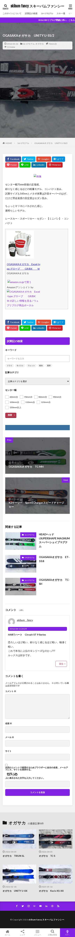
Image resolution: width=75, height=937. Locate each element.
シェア (22, 935)
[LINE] (25, 165)
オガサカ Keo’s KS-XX (51, 890)
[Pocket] (11, 165)
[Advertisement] (37, 100)
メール (9, 737)
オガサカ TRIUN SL (13, 855)
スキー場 (61, 13)
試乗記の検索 (31, 13)
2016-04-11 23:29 (18, 628)
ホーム (7, 935)
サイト (8, 751)
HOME (9, 143)
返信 (61, 663)
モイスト (20, 365)
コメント (10, 691)
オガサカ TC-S (47, 855)
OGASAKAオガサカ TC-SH (54, 581)
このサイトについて (12, 13)
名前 (8, 723)
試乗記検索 (52, 935)
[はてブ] (58, 159)
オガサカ (39, 43)
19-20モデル (30, 557)
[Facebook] (13, 159)
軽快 (41, 365)
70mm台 (52, 43)
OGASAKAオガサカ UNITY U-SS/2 (51, 143)
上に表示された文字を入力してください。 (25, 778)
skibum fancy (25, 620)
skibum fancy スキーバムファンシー (37, 6)
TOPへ (67, 935)
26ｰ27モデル (47, 13)
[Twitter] (28, 159)
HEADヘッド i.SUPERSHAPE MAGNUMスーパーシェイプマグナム (54, 540)
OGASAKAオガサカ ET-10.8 (54, 559)
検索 (10, 415)
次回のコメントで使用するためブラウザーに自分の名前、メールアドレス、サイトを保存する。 (36, 768)
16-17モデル (29, 43)
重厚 (49, 365)
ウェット (31, 365)
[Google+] (43, 159)
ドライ (9, 365)
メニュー (37, 935)
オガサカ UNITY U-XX (15, 890)
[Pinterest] (55, 165)
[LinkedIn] (38, 165)
